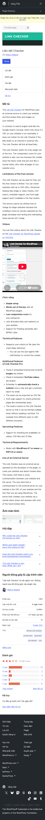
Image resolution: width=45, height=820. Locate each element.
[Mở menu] (41, 3)
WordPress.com (10, 763)
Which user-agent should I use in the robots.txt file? (13, 546)
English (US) (38, 625)
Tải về (6, 61)
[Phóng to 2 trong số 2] (39, 518)
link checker (32, 640)
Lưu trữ (5, 730)
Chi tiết (8, 70)
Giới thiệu (6, 721)
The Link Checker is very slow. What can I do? (13, 564)
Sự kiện (27, 746)
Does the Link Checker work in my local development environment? (17, 555)
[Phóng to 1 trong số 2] (18, 518)
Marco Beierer (12, 55)
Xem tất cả (38, 688)
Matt (5, 767)
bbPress (7, 771)
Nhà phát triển (11, 89)
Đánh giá (9, 77)
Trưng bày (28, 721)
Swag (27, 755)
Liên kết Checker (13, 110)
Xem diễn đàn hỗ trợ (11, 706)
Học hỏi (5, 742)
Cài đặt (8, 83)
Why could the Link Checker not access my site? (14, 537)
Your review (7, 688)
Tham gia (28, 742)
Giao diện (28, 726)
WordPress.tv (9, 755)
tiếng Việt (12, 787)
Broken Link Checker (34, 631)
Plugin (26, 730)
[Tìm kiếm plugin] (27, 27)
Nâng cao (6, 647)
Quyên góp (30, 751)
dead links (38, 636)
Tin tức (5, 726)
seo (40, 640)
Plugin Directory (8, 11)
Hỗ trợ (8, 95)
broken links (28, 636)
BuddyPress (8, 776)
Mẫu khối (28, 734)
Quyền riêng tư (8, 734)
